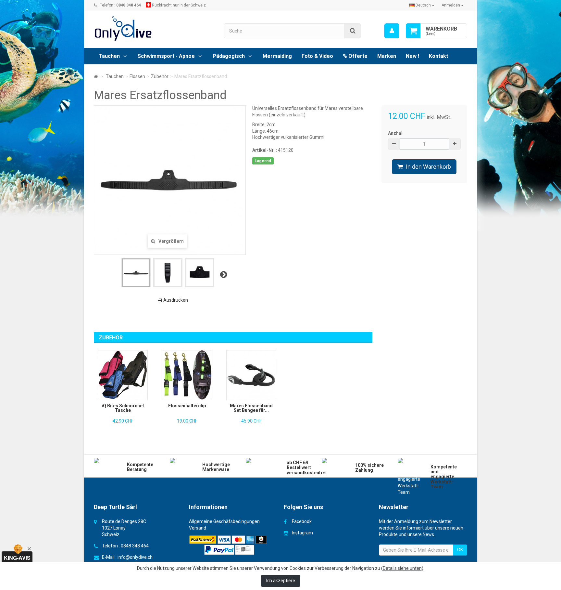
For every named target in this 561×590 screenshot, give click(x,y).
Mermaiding (277, 56)
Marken (386, 56)
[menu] (391, 30)
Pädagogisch (229, 56)
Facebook (302, 521)
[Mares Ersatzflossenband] (136, 272)
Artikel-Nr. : (264, 150)
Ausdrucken (175, 300)
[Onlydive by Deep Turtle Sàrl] (154, 28)
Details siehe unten (402, 568)
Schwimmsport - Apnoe (166, 56)
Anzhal (395, 133)
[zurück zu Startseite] (96, 76)
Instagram (302, 532)
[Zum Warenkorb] (413, 30)
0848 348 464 (135, 545)
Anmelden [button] (451, 5)
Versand (197, 528)
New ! (412, 56)
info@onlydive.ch (135, 557)
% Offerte (355, 56)
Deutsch (423, 5)
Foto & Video (317, 56)
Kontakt (438, 56)
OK (460, 549)
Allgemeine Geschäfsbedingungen (224, 521)
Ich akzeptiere (280, 580)
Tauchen (109, 56)
